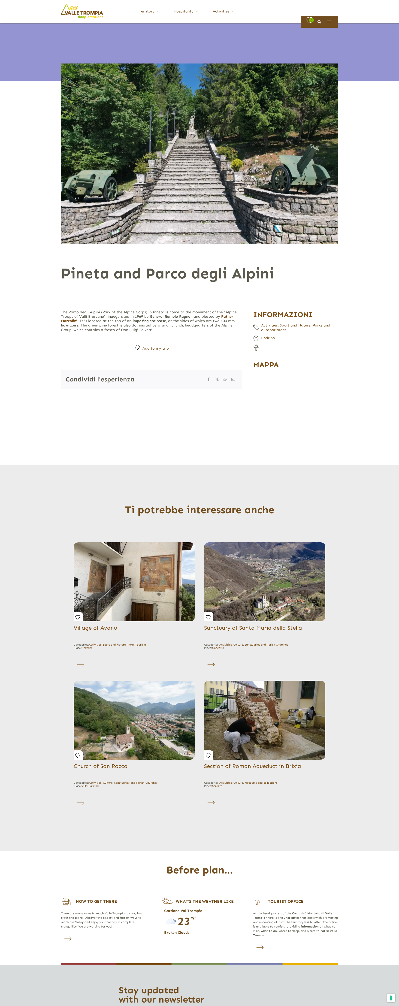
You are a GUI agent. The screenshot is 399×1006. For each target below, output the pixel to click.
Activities (269, 325)
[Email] (233, 379)
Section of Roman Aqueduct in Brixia (252, 766)
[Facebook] (209, 379)
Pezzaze (87, 648)
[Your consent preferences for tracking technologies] (391, 998)
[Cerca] (319, 22)
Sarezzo (217, 786)
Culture (238, 644)
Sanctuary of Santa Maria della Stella (253, 627)
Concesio (218, 648)
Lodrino (268, 338)
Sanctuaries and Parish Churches (266, 644)
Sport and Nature (295, 325)
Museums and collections (261, 782)
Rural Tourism (136, 644)
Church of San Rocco (100, 766)
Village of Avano (95, 627)
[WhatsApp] (225, 379)
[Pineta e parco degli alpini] (199, 153)
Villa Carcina (90, 786)
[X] (217, 379)
